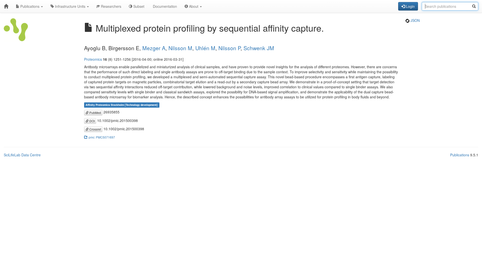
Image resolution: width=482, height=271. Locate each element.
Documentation (164, 6)
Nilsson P (229, 48)
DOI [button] (92, 121)
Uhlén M (205, 48)
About (193, 6)
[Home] (6, 6)
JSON (414, 20)
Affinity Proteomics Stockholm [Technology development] (122, 105)
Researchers (110, 6)
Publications (29, 6)
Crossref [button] (95, 129)
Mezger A (153, 48)
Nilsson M (180, 48)
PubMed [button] (95, 112)
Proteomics (93, 59)
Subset (138, 6)
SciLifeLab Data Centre (22, 154)
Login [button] (410, 6)
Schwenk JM (259, 48)
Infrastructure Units (70, 6)
